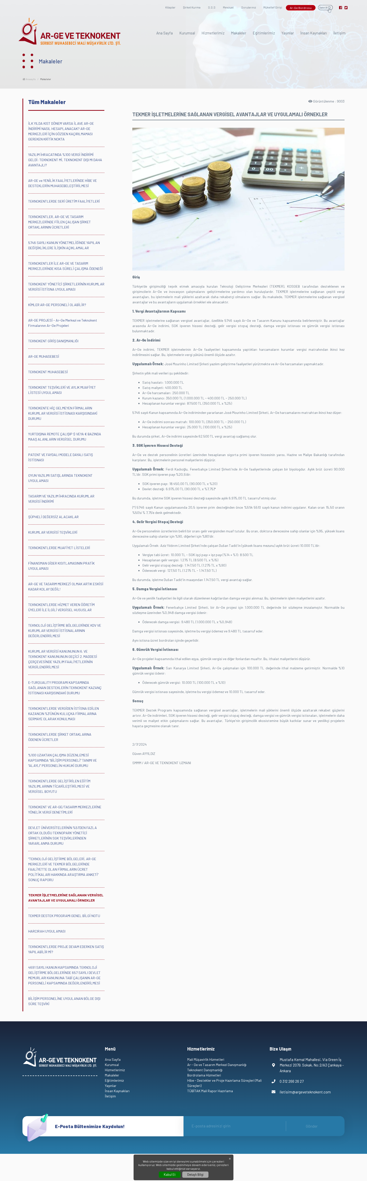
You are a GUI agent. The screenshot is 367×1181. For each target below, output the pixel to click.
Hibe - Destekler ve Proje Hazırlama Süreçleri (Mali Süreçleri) (224, 1083)
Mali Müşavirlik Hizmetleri (205, 1059)
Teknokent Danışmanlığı (204, 1070)
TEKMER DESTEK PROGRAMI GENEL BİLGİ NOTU (64, 916)
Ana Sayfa (164, 33)
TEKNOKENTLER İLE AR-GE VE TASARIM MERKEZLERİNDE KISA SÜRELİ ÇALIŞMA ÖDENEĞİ (65, 266)
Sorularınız (248, 7)
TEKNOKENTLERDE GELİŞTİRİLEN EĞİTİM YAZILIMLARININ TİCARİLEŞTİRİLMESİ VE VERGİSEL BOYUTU (59, 786)
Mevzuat (228, 7)
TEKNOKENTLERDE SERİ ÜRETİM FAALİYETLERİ (64, 201)
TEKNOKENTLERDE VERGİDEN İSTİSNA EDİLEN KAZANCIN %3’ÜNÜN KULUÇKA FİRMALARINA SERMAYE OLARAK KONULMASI (63, 713)
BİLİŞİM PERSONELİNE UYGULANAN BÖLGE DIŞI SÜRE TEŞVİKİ (64, 1001)
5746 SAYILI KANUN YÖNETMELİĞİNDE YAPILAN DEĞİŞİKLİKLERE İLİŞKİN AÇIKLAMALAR (64, 245)
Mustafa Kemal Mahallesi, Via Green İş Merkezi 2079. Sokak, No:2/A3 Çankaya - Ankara (312, 1065)
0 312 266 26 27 (292, 1081)
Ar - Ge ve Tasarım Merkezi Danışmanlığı (216, 1065)
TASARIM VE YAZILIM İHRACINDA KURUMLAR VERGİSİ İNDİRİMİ (61, 498)
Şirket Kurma (191, 7)
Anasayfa (30, 79)
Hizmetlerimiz (212, 33)
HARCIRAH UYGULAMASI (46, 931)
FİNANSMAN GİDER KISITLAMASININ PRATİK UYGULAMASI (61, 566)
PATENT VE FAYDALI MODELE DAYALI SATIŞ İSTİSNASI (60, 457)
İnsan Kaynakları (313, 33)
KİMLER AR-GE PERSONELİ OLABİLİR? (57, 305)
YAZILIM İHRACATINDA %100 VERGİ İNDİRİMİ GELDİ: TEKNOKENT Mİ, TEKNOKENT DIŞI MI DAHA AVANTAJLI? (65, 159)
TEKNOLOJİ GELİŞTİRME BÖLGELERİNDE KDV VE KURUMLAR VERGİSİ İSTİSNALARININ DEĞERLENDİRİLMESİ (64, 630)
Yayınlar (287, 33)
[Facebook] (340, 7)
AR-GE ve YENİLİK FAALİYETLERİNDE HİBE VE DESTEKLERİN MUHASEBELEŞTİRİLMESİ (62, 183)
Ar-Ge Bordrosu (301, 7)
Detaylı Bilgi (195, 1175)
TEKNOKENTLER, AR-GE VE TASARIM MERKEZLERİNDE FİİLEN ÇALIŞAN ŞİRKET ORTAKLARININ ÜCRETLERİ (59, 222)
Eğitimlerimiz (264, 33)
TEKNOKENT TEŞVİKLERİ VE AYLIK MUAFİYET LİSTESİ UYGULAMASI (62, 390)
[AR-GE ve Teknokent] (69, 32)
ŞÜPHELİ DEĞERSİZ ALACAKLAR (53, 517)
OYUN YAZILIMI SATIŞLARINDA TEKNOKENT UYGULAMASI (60, 478)
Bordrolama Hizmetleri (204, 1075)
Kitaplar (170, 7)
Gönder (312, 1126)
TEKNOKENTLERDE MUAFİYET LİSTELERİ (59, 548)
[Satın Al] (325, 8)
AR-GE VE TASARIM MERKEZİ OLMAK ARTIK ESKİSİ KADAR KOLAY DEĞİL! (65, 586)
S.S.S (211, 7)
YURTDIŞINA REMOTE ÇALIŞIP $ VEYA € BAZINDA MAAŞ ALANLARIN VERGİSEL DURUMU (64, 436)
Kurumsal (187, 33)
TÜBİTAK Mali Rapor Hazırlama (210, 1091)
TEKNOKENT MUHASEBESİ (48, 372)
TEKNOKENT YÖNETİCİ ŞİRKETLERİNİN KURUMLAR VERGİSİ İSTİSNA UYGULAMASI (66, 286)
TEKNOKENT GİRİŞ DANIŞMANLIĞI (53, 341)
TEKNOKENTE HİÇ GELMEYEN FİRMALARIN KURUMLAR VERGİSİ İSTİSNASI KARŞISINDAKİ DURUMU (62, 413)
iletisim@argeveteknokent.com (305, 1092)
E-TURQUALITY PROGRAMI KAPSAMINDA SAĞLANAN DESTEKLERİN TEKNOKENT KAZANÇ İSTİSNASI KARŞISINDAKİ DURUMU (65, 687)
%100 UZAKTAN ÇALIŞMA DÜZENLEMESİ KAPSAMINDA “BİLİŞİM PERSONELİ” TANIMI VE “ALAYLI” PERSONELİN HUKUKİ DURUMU (62, 760)
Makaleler (238, 33)
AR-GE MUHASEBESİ (43, 356)
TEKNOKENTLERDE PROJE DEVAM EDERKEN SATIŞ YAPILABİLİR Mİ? (66, 949)
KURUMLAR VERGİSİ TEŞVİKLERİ (52, 532)
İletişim (339, 33)
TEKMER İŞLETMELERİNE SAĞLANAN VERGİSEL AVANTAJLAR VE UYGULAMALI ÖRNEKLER (65, 897)
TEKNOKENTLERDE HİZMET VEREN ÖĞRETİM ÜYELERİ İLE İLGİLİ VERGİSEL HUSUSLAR (61, 607)
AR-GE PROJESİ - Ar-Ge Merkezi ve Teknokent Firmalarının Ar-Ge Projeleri (62, 323)
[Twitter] (346, 7)
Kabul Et (170, 1175)
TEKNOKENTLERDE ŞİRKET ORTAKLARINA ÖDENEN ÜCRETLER (59, 737)
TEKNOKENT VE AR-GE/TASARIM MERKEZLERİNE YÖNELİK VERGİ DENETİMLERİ (64, 809)
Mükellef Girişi (272, 7)
